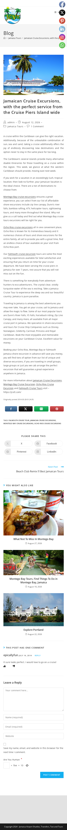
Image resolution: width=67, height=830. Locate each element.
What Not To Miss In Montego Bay (33, 539)
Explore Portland (33, 630)
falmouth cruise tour (19, 420)
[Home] (4, 38)
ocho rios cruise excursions (47, 423)
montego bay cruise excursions (18, 423)
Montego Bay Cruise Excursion (19, 384)
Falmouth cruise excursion (22, 253)
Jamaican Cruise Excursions (47, 380)
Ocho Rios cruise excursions (18, 227)
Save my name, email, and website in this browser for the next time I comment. (33, 750)
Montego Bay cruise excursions (19, 196)
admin (11, 122)
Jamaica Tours (15, 126)
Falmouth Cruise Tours (31, 388)
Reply (38, 655)
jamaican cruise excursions (43, 420)
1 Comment (37, 126)
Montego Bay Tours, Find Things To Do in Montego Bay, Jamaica (33, 580)
